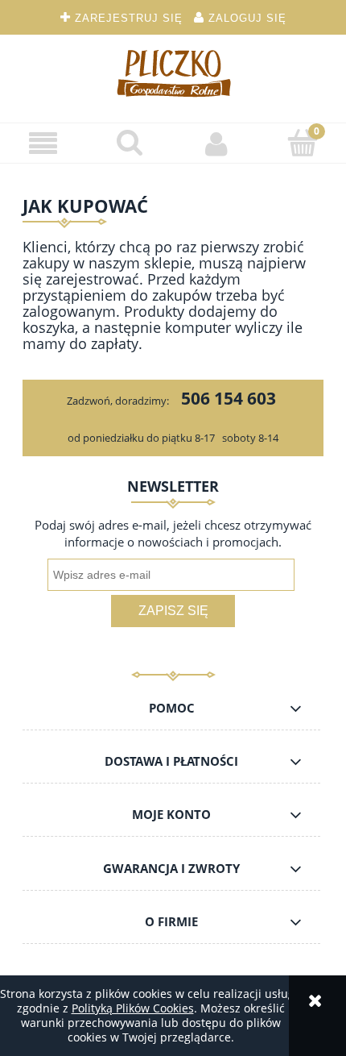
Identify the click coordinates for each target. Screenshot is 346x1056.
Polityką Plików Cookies (133, 1008)
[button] (43, 143)
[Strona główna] (173, 72)
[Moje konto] (216, 143)
